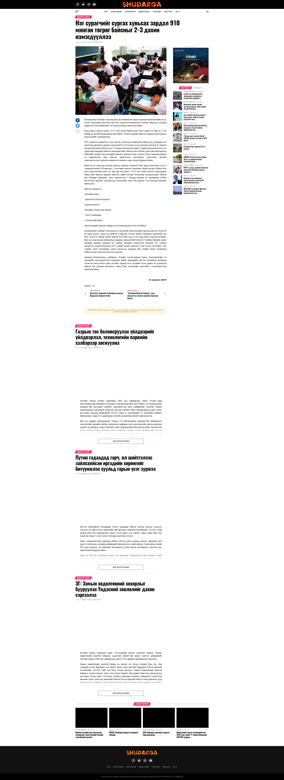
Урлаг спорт (168, 12)
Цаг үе (178, 12)
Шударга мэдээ (144, 12)
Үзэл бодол (157, 12)
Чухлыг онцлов (116, 12)
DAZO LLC (179, 777)
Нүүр (105, 12)
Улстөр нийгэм (130, 12)
